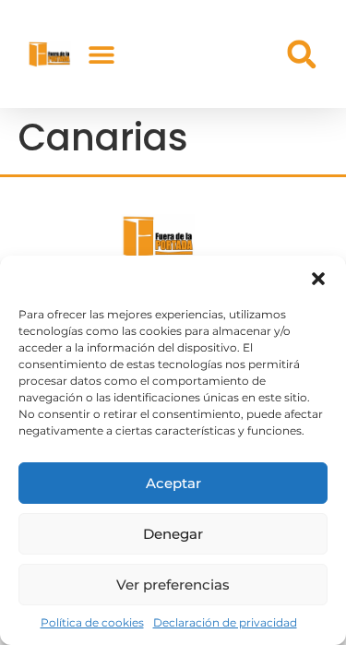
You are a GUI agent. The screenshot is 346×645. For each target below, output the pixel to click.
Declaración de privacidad (225, 622)
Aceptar (173, 483)
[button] (318, 278)
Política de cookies (92, 622)
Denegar (173, 534)
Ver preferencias (173, 584)
